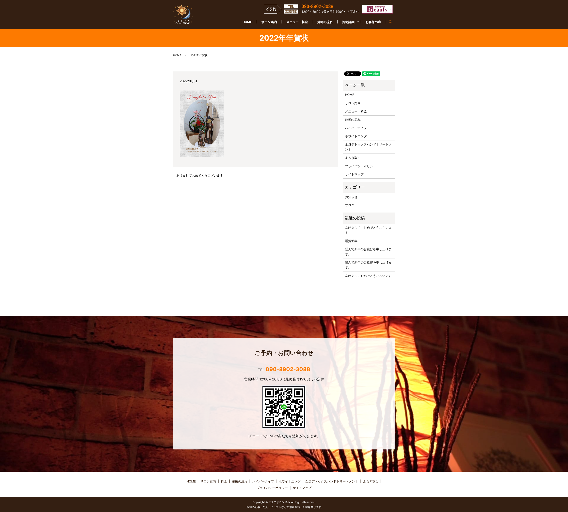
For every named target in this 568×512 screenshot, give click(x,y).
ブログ (349, 205)
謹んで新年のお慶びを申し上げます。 (368, 251)
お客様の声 (373, 22)
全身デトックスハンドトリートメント (368, 146)
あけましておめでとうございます (199, 175)
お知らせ (351, 197)
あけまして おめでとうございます (368, 230)
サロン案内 (269, 22)
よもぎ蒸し (353, 158)
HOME (247, 22)
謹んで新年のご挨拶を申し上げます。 (368, 264)
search (392, 22)
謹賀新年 (351, 241)
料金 (224, 481)
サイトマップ (354, 174)
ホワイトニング (356, 136)
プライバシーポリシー (360, 166)
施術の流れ (325, 22)
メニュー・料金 (297, 22)
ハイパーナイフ (356, 128)
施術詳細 (348, 22)
